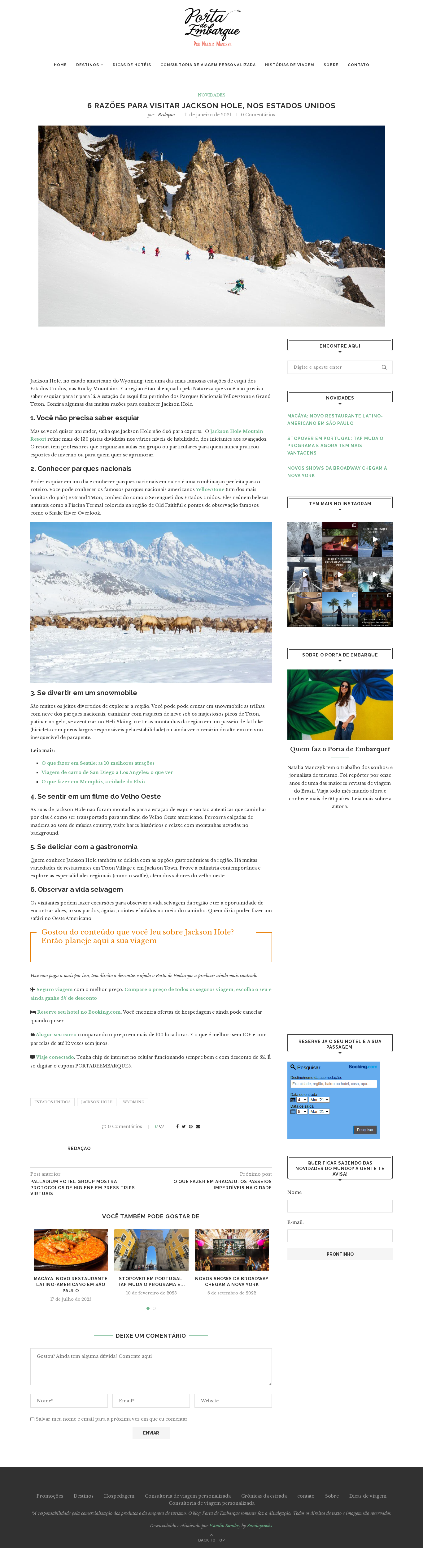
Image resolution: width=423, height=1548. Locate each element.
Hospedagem (119, 1496)
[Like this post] (165, 1126)
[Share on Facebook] (177, 1126)
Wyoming (133, 1102)
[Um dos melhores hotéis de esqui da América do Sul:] (375, 539)
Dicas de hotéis (132, 65)
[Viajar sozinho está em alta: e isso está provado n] (339, 609)
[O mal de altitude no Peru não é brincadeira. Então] (304, 574)
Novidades (211, 95)
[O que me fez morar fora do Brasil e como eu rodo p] (304, 539)
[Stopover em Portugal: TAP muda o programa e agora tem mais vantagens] (151, 1250)
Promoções (50, 1496)
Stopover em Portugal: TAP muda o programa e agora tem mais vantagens (335, 446)
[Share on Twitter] (184, 1126)
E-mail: (295, 1222)
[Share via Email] (198, 1126)
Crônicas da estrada (264, 1496)
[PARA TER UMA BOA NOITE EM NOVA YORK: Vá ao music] (375, 609)
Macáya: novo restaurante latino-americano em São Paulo (71, 1284)
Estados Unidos (52, 1102)
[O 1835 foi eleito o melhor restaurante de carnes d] (339, 539)
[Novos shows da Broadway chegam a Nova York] (232, 1250)
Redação (166, 115)
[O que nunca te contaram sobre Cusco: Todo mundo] (339, 574)
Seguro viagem (55, 989)
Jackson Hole (96, 1102)
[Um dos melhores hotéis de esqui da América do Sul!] (375, 574)
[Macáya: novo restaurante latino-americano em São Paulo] (71, 1250)
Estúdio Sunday (224, 1526)
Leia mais (362, 799)
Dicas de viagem (367, 1496)
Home (60, 65)
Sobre (331, 65)
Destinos (87, 65)
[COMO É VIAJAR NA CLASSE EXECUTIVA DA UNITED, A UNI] (304, 609)
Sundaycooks (259, 1526)
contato (358, 65)
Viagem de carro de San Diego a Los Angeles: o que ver (107, 772)
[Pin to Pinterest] (191, 1126)
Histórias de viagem (289, 65)
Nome (294, 1192)
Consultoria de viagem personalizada (208, 65)
